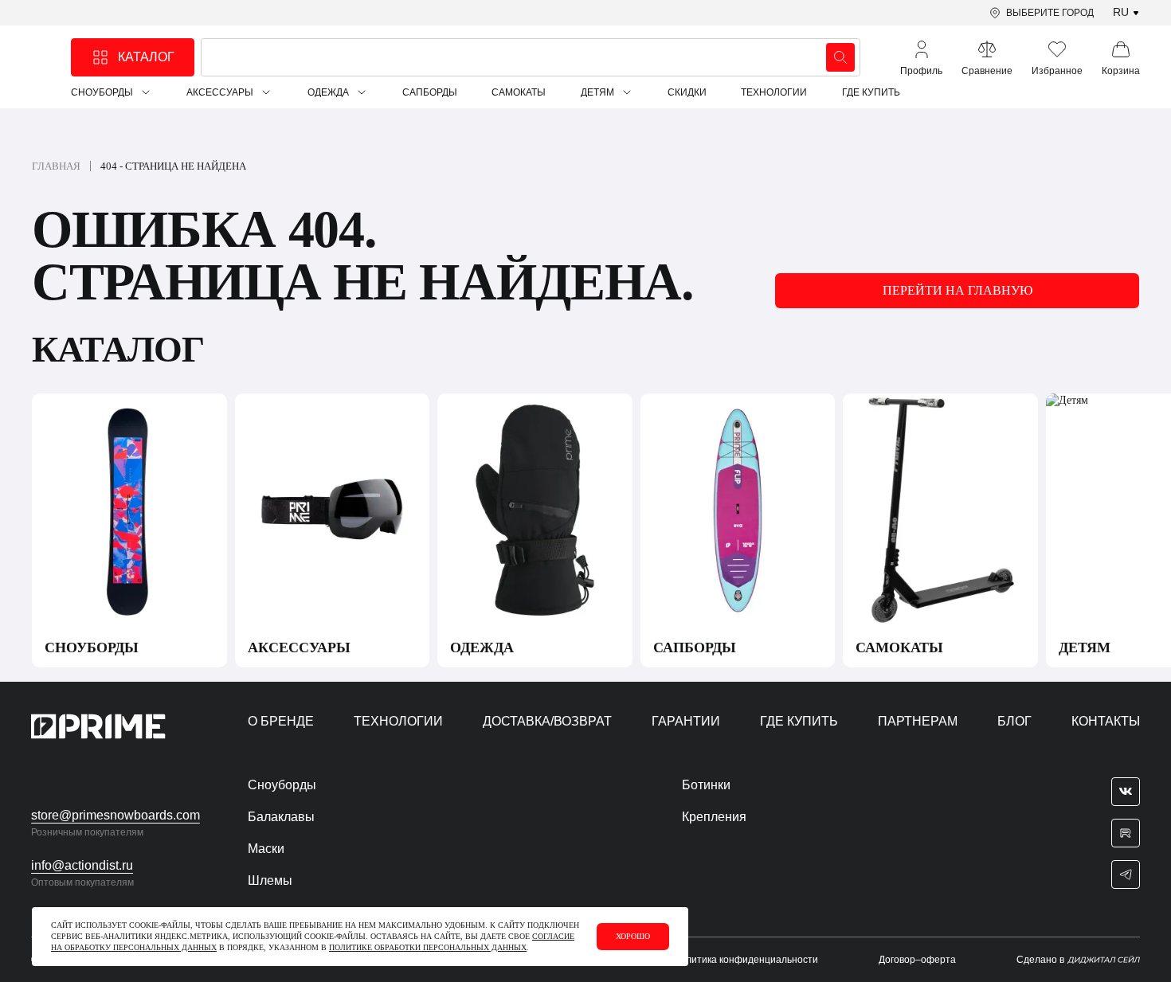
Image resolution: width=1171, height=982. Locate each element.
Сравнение (986, 70)
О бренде (281, 721)
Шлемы (270, 880)
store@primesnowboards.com (115, 815)
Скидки (687, 92)
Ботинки (706, 785)
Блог (1014, 721)
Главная (56, 166)
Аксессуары (219, 92)
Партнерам (918, 721)
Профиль (921, 70)
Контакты (1105, 721)
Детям (597, 92)
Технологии (774, 92)
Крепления (714, 817)
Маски (266, 848)
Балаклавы (281, 817)
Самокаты (519, 92)
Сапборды (429, 92)
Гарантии (686, 721)
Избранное (1057, 70)
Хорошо (633, 936)
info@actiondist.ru (82, 865)
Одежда (328, 92)
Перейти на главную (957, 290)
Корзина (1121, 70)
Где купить (871, 92)
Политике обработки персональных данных (428, 947)
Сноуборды (102, 92)
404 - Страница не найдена (173, 166)
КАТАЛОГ (146, 57)
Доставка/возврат (547, 721)
